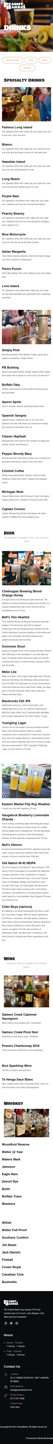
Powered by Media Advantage (39, 1438)
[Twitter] (11, 1323)
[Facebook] (6, 1323)
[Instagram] (17, 1323)
